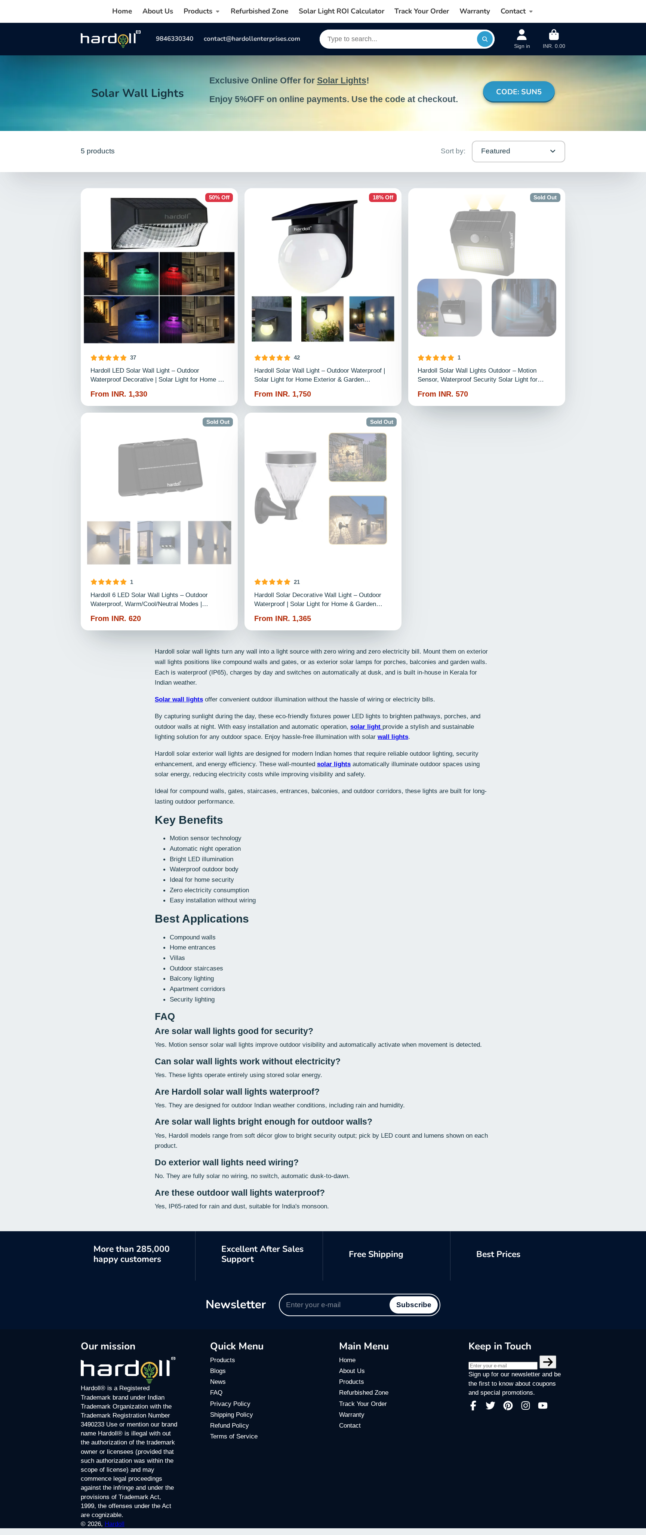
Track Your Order (421, 11)
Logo (111, 39)
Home (122, 11)
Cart (554, 39)
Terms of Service (234, 1436)
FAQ (216, 1392)
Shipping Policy (231, 1414)
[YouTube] (543, 1405)
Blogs (218, 1371)
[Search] (484, 39)
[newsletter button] (547, 1362)
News (218, 1381)
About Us (157, 11)
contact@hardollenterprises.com (252, 38)
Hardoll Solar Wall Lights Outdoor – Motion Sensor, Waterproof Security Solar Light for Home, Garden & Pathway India (487, 297)
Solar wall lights (179, 699)
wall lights (393, 736)
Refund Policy (229, 1425)
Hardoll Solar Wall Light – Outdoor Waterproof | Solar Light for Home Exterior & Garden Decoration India (323, 297)
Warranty (474, 11)
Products (198, 11)
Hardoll (114, 1524)
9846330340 (174, 38)
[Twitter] (490, 1405)
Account (522, 39)
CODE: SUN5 (519, 92)
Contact (513, 11)
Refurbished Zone (259, 11)
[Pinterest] (508, 1405)
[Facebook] (473, 1405)
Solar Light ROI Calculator (341, 11)
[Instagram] (525, 1405)
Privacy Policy (230, 1403)
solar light (366, 726)
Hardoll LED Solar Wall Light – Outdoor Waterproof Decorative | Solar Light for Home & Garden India (159, 297)
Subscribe (413, 1305)
